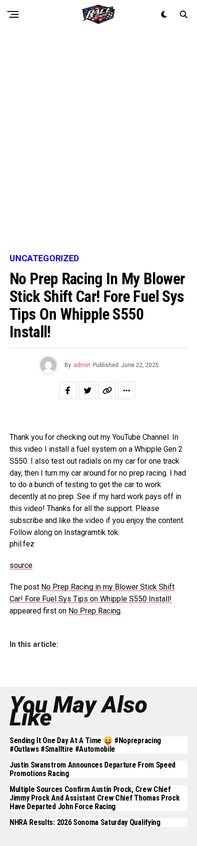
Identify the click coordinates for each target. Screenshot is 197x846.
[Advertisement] (98, 141)
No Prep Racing (94, 610)
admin (82, 365)
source (21, 565)
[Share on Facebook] (68, 390)
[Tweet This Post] (87, 390)
